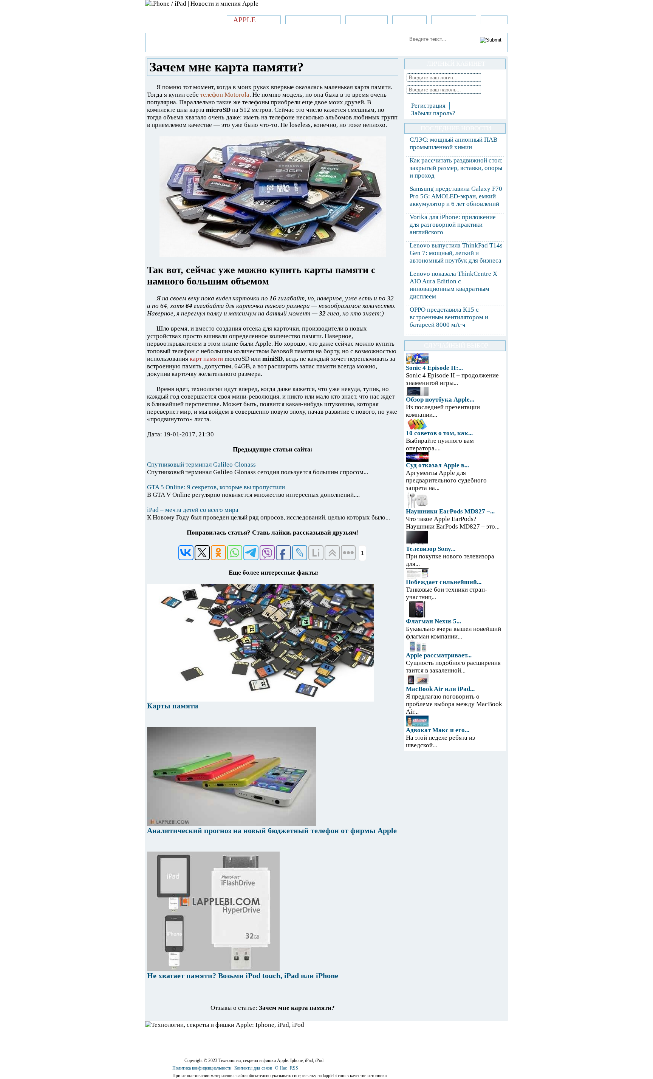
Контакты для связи (253, 1068)
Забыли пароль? (433, 113)
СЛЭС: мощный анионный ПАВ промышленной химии (453, 143)
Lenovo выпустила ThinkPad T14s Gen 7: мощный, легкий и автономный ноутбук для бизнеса (456, 253)
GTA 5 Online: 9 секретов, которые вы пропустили (216, 487)
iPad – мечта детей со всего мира (192, 509)
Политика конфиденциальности (201, 1068)
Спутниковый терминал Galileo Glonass (201, 464)
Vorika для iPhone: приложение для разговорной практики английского (453, 224)
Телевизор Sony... (430, 548)
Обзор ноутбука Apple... (440, 399)
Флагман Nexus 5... (433, 621)
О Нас (281, 1068)
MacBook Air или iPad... (440, 689)
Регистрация (428, 105)
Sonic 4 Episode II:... (434, 367)
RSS (294, 1068)
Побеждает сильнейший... (443, 582)
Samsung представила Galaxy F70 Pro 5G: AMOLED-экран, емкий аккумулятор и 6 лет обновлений (456, 196)
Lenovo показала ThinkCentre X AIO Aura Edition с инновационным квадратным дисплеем (453, 285)
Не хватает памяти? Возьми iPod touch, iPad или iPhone (242, 975)
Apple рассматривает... (439, 655)
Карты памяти (172, 706)
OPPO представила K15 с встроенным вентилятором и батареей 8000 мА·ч (449, 317)
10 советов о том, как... (439, 433)
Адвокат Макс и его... (437, 730)
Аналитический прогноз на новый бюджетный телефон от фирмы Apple (272, 830)
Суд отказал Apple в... (437, 465)
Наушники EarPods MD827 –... (450, 511)
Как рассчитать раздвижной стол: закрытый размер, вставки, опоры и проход (456, 168)
